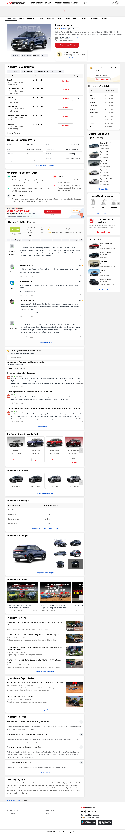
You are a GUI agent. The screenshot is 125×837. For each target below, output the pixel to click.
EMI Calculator (98, 73)
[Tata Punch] (94, 273)
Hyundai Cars (20, 800)
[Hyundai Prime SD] (94, 172)
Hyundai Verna (104, 161)
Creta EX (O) (11, 124)
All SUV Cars (103, 289)
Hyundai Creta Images (46, 573)
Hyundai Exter (104, 152)
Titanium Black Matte (35, 486)
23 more (75, 564)
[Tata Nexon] (94, 264)
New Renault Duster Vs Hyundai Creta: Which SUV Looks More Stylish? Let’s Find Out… (35, 623)
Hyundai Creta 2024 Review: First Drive (20, 697)
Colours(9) (16, 55)
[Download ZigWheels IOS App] (105, 822)
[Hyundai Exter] (94, 154)
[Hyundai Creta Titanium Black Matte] (35, 479)
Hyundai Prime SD (105, 170)
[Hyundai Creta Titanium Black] (16, 479)
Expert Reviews (48, 710)
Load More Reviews (45, 342)
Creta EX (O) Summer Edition (17, 116)
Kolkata (92, 99)
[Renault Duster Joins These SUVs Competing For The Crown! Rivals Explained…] (74, 638)
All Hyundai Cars (103, 189)
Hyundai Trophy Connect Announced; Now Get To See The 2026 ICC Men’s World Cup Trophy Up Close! (34, 648)
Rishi (11, 288)
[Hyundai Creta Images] (29, 39)
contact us (11, 813)
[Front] (60, 564)
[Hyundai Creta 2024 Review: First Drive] (74, 701)
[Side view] (60, 553)
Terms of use (48, 807)
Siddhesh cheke (12, 328)
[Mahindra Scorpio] (94, 282)
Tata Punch (103, 270)
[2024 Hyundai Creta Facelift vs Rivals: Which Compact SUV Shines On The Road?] (74, 687)
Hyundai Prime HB (106, 179)
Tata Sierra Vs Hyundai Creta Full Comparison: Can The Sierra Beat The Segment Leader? (34, 661)
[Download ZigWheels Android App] (88, 822)
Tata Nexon (103, 261)
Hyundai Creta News (47, 671)
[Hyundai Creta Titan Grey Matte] (74, 479)
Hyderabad (93, 106)
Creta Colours (48, 494)
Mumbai (92, 109)
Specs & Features (48, 166)
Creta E (9, 80)
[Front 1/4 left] (75, 543)
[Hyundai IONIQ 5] (94, 146)
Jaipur (92, 127)
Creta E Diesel (12, 107)
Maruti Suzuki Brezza (106, 243)
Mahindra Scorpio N (106, 252)
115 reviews (63, 28)
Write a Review (73, 28)
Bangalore (93, 102)
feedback (47, 813)
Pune (91, 116)
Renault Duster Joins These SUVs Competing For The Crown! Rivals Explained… (34, 635)
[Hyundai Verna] (94, 163)
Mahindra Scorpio (105, 279)
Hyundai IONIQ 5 (105, 143)
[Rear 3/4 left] (75, 553)
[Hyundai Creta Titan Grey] (54, 479)
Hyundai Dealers (104, 214)
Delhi (91, 95)
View (37, 55)
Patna (92, 123)
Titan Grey (54, 486)
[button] (84, 3)
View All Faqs (45, 772)
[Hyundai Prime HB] (94, 181)
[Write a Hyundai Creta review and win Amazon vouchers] (44, 212)
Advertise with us (13, 810)
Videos (46, 55)
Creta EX (10, 98)
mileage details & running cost (47, 529)
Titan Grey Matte (74, 486)
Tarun (12, 272)
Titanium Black (16, 486)
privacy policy (49, 810)
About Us (10, 807)
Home (8, 800)
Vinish (12, 307)
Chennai (92, 120)
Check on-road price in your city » (79, 38)
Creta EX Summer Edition (16, 89)
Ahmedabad (94, 113)
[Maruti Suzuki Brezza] (94, 246)
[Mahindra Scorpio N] (94, 255)
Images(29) (27, 55)
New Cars (13, 800)
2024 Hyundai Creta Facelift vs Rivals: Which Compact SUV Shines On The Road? (35, 683)
